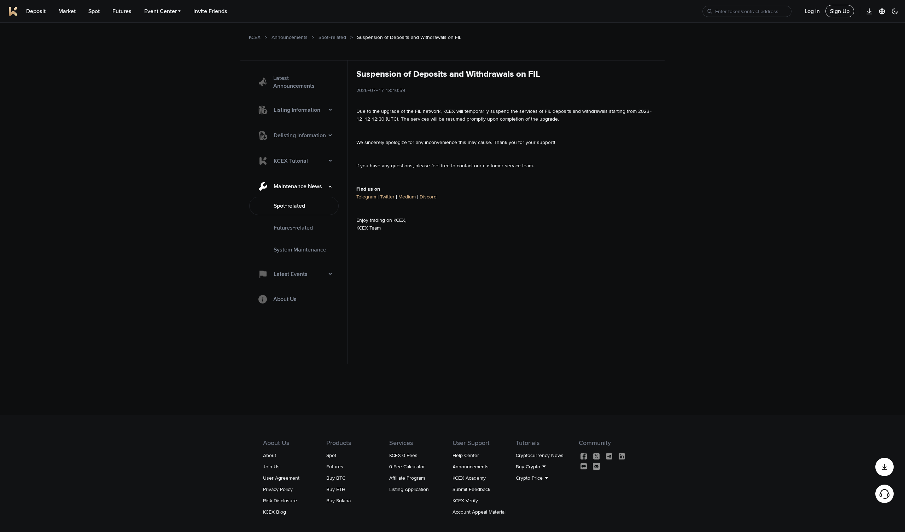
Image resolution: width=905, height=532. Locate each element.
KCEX (255, 37)
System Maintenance (300, 249)
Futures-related (293, 227)
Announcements (290, 37)
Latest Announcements (294, 81)
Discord (428, 196)
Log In (812, 11)
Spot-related (332, 37)
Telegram (366, 196)
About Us (285, 299)
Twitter (387, 196)
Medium (406, 196)
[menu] (294, 189)
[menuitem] (294, 82)
